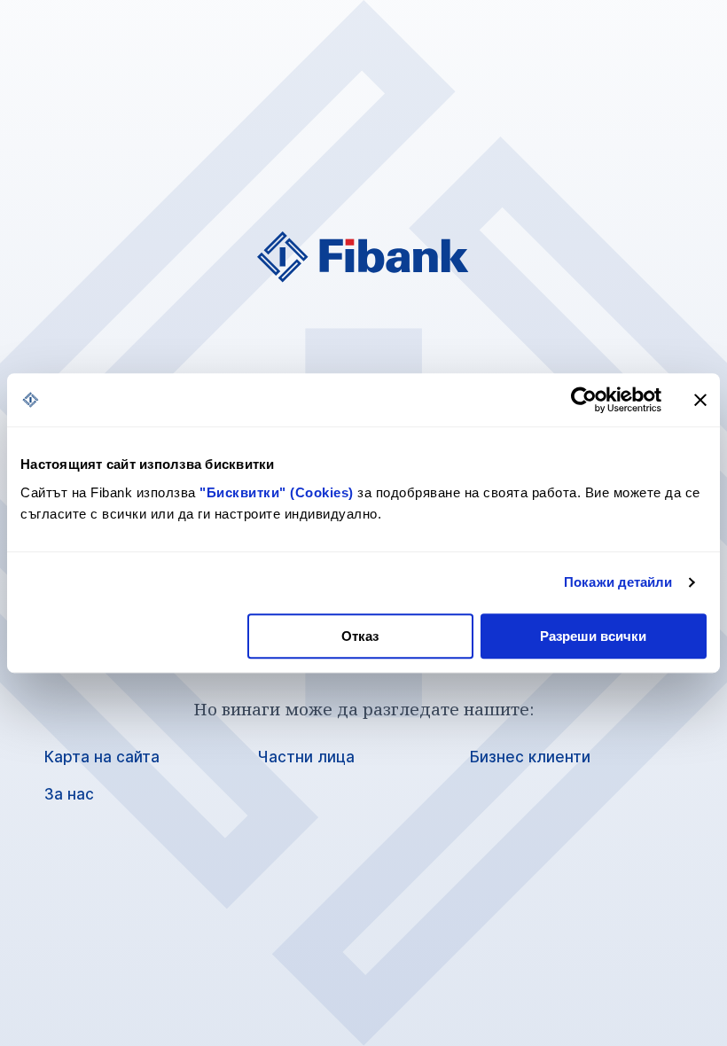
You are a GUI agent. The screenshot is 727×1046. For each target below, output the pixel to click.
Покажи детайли (618, 581)
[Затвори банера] (700, 400)
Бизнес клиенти (530, 757)
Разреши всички (593, 636)
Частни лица (306, 757)
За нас (69, 794)
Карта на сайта (102, 757)
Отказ (360, 636)
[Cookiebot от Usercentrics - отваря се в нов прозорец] (583, 399)
